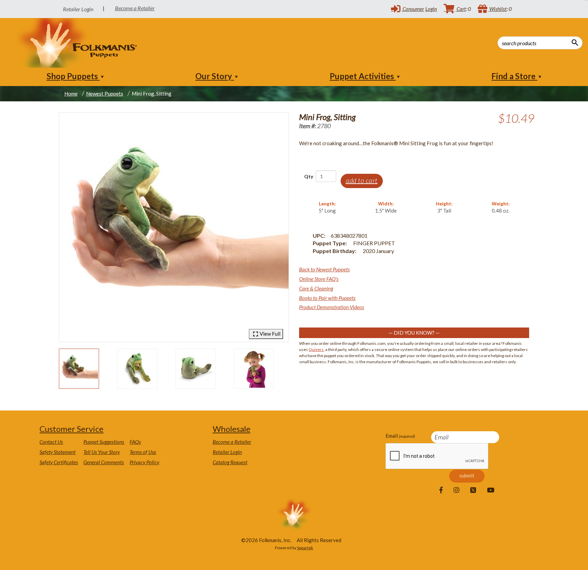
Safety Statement (57, 452)
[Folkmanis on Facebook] (441, 490)
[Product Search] (575, 42)
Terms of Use (143, 452)
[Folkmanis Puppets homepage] (76, 43)
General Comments (103, 462)
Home (71, 93)
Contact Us (51, 442)
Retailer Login (227, 452)
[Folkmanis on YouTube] (490, 490)
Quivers (316, 349)
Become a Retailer (135, 8)
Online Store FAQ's (319, 279)
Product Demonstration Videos (331, 307)
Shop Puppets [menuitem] (73, 76)
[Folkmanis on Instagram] (456, 490)
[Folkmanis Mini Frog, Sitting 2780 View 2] (137, 369)
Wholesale (231, 429)
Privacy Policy (144, 462)
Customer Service (71, 429)
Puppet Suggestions (103, 442)
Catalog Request (230, 462)
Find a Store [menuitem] (514, 76)
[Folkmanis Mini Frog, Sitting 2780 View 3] (196, 369)
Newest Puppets (104, 93)
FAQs (135, 442)
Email (400, 436)
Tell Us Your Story (101, 452)
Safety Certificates (58, 462)
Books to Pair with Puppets (327, 298)
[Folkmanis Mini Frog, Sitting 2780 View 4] (254, 369)
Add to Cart (362, 180)
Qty (308, 176)
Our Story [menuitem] (214, 76)
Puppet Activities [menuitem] (363, 76)
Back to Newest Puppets (324, 269)
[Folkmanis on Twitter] (473, 490)
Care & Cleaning (316, 288)
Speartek (305, 547)
